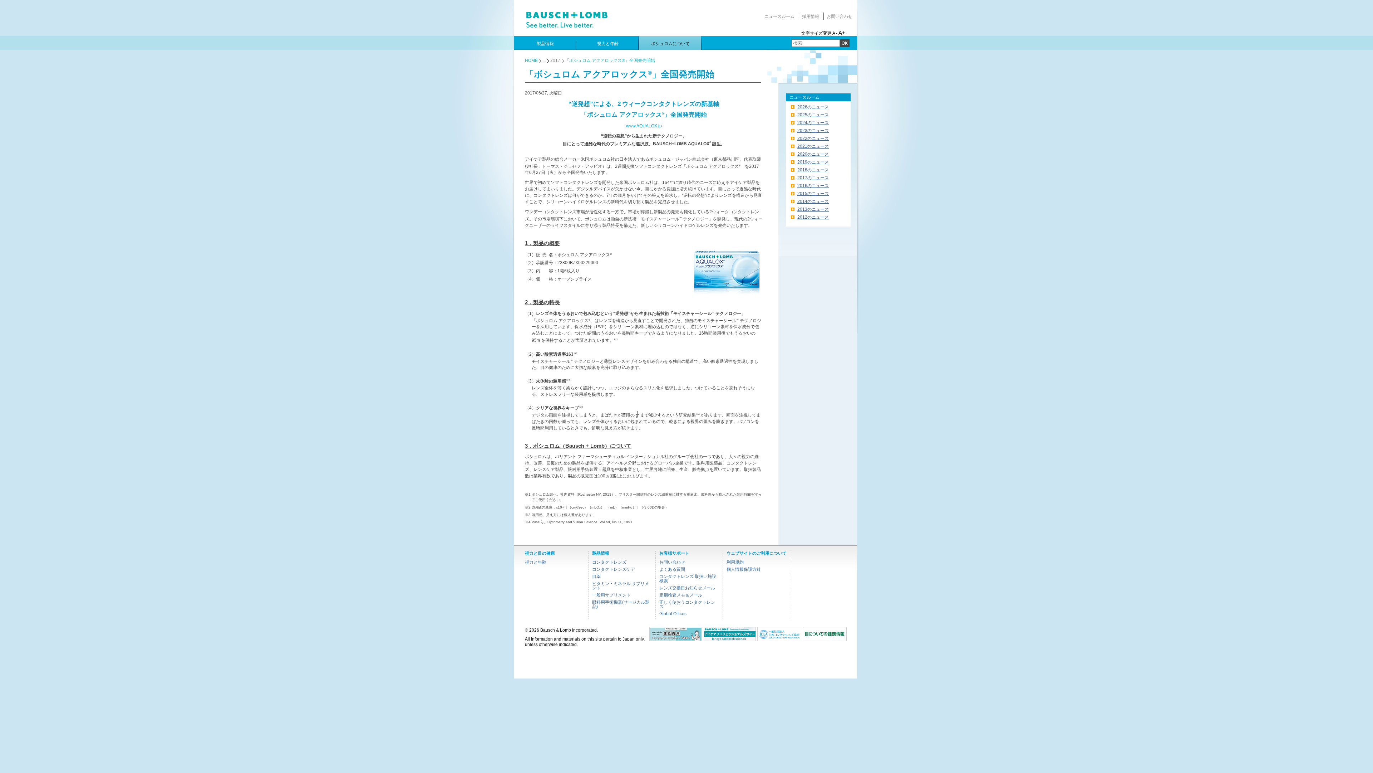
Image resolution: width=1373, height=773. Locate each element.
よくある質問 (672, 569)
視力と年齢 (535, 562)
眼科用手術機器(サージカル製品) (620, 604)
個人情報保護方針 (744, 569)
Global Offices (672, 613)
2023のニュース (813, 130)
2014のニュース (813, 201)
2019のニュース (813, 162)
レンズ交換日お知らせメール (687, 587)
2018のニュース (813, 169)
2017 (555, 60)
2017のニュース (813, 177)
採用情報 (810, 16)
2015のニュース (813, 193)
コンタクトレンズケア (613, 569)
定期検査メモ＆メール (680, 595)
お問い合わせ (839, 16)
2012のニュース (813, 217)
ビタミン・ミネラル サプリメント (620, 585)
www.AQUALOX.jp (644, 125)
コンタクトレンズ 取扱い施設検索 (687, 578)
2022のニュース (813, 138)
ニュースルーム (779, 16)
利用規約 (735, 562)
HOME (531, 60)
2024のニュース (813, 122)
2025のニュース (813, 114)
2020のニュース (813, 154)
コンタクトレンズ (609, 562)
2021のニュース (813, 146)
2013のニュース (813, 209)
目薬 (596, 576)
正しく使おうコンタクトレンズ (687, 604)
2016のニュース (813, 185)
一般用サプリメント (611, 595)
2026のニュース (813, 107)
